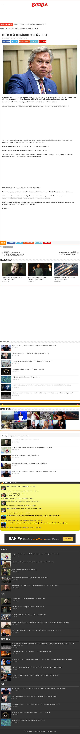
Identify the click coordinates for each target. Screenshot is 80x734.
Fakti (7, 28)
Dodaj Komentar (23, 38)
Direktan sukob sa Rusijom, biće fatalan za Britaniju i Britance (15, 505)
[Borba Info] (40, 4)
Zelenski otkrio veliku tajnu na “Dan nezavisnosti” (12, 278)
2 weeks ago (39, 520)
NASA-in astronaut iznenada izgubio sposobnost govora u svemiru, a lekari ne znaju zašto (42, 659)
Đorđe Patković (11, 515)
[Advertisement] (40, 14)
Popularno (13, 436)
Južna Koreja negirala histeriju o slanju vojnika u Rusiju (30, 577)
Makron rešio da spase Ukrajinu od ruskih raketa (12, 512)
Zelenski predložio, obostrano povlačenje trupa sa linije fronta (29, 463)
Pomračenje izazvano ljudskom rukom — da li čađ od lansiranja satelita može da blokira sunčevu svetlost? (41, 385)
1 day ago (36, 491)
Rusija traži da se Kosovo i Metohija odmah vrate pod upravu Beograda (32, 447)
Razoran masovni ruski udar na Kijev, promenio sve (64, 278)
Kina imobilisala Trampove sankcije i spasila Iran (37, 278)
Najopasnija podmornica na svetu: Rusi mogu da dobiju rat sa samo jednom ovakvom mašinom (14, 254)
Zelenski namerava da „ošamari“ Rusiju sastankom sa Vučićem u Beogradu (18, 520)
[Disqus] (40, 315)
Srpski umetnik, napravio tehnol (22, 24)
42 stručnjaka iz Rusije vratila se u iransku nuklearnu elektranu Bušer (17, 491)
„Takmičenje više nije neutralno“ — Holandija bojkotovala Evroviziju (30, 353)
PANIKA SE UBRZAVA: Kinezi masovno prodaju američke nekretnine (67, 254)
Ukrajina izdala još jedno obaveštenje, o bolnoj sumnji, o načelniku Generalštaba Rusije (40, 622)
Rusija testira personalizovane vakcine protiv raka (25, 377)
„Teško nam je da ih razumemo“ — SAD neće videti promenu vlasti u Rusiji (36, 630)
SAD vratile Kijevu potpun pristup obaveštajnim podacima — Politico (17, 527)
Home (3, 28)
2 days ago (33, 505)
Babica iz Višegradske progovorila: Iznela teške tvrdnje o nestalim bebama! (37, 667)
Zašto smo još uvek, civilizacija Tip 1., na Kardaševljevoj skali (32, 651)
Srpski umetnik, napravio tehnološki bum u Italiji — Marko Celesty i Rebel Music (34, 345)
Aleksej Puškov (8, 247)
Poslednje (4, 436)
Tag (27, 436)
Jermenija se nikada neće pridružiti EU (24, 570)
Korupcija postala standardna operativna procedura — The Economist (35, 585)
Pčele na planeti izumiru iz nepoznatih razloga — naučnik (28, 369)
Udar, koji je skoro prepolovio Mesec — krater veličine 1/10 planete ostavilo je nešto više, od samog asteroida (42, 393)
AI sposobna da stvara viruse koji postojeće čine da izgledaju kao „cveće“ (32, 361)
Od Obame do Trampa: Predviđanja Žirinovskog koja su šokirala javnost (35, 675)
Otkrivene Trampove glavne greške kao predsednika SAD (14, 498)
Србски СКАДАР (11, 486)
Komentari (21, 436)
